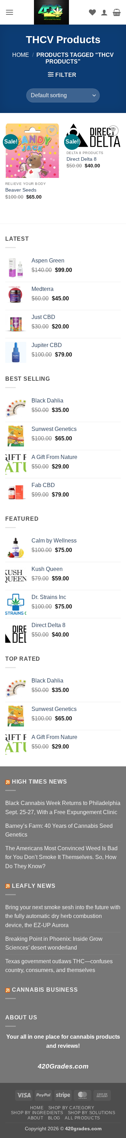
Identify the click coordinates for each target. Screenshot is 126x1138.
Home (20, 55)
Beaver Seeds (20, 190)
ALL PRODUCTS (82, 1118)
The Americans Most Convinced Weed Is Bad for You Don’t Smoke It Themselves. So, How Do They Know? (61, 857)
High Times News (39, 782)
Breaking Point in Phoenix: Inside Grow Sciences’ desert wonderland (54, 943)
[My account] (104, 12)
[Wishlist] (92, 12)
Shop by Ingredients (37, 1112)
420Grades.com (63, 1066)
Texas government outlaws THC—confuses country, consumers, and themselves (59, 965)
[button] (9, 12)
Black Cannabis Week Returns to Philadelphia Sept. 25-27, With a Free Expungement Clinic (62, 807)
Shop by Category (71, 1107)
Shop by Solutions (91, 1112)
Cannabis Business (45, 990)
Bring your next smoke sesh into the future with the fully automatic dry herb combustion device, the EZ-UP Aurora (62, 916)
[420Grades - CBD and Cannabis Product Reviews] (51, 12)
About (35, 1118)
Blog (54, 1118)
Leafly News (34, 886)
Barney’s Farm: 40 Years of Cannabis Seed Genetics (59, 830)
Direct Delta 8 (81, 159)
